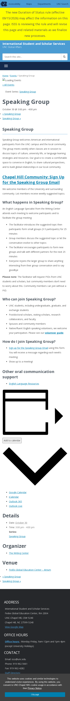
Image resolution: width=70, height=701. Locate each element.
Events (13, 75)
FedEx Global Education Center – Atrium (30, 569)
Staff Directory (12, 672)
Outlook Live (15, 506)
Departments (44, 3)
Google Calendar (18, 492)
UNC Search (62, 3)
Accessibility (14, 3)
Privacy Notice (35, 688)
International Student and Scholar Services (33, 44)
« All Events (8, 84)
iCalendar (14, 496)
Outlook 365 (15, 501)
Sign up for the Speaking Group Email (28, 347)
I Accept (35, 694)
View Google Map (14, 626)
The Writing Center (19, 553)
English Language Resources (24, 383)
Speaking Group (11, 113)
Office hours (12, 641)
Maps (29, 3)
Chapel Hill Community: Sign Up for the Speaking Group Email (33, 179)
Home (5, 75)
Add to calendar (12, 440)
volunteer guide (54, 332)
